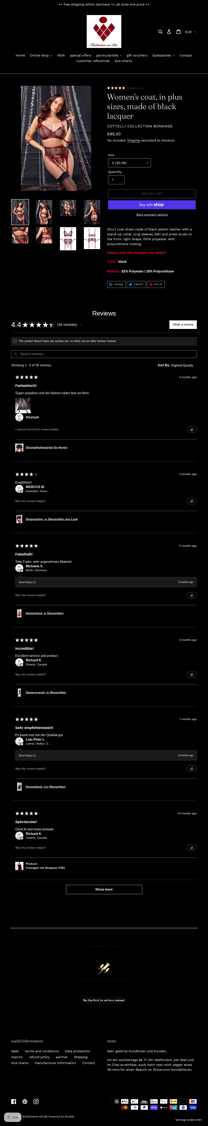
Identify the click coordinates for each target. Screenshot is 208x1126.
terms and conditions (42, 1051)
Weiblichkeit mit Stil (35, 1116)
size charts (19, 1063)
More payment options (152, 214)
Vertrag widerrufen (188, 1119)
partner (62, 1057)
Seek (15, 1051)
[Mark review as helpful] (192, 429)
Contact (88, 1063)
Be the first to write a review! (104, 1000)
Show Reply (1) (27, 582)
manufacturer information (55, 1063)
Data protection (77, 1051)
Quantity (115, 172)
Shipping (133, 140)
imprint (17, 1057)
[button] (80, 324)
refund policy (39, 1057)
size (111, 155)
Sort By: (164, 365)
